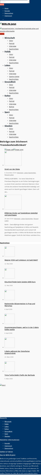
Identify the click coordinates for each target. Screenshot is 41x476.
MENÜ (2, 4)
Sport (7, 112)
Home (6, 8)
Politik (8, 51)
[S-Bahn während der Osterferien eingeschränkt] (10, 347)
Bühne (11, 107)
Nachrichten (14, 49)
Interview (12, 46)
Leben (7, 65)
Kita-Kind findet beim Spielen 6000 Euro (20, 282)
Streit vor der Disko (12, 169)
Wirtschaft (10, 38)
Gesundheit (10, 82)
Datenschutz (9, 13)
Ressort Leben (9, 175)
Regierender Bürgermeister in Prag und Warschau (20, 305)
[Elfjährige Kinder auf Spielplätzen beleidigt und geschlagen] (13, 209)
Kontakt (7, 11)
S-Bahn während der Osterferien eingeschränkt (17, 352)
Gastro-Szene (14, 76)
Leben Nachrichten (30, 173)
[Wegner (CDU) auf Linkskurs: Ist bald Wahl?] (10, 256)
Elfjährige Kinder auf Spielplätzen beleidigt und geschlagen (21, 214)
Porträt (11, 43)
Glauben (8, 126)
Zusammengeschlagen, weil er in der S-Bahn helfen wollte (22, 328)
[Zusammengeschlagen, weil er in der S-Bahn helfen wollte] (10, 323)
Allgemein (20, 173)
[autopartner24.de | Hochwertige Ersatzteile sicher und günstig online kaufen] (20, 31)
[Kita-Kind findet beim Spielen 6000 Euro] (10, 278)
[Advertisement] (17, 401)
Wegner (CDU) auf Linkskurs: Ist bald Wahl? (21, 260)
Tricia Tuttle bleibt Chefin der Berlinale (20, 375)
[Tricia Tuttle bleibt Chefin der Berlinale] (10, 371)
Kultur (8, 95)
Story (11, 41)
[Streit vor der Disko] (13, 165)
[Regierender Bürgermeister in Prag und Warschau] (10, 300)
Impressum (8, 16)
